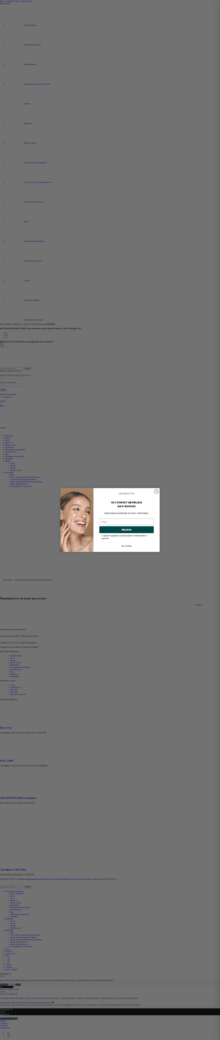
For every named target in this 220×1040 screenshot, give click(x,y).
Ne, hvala (126, 545)
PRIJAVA (127, 530)
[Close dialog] (156, 491)
